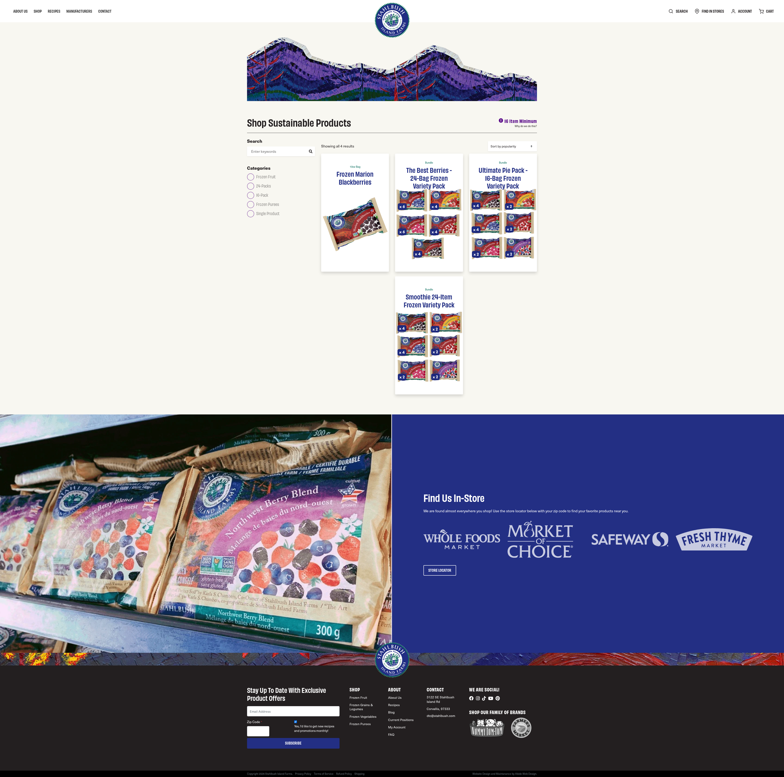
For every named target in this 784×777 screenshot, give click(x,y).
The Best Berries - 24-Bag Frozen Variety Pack (429, 177)
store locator (439, 570)
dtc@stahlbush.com (441, 715)
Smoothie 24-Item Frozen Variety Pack (429, 300)
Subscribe (293, 742)
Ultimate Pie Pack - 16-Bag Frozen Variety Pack (503, 177)
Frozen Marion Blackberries (354, 177)
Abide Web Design (525, 774)
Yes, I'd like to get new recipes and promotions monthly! (314, 728)
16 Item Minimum (520, 121)
